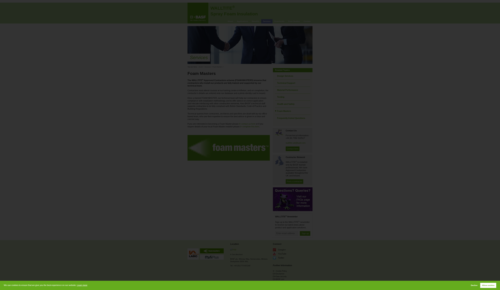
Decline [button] (474, 285)
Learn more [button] (82, 285)
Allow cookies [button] (488, 285)
